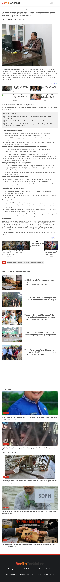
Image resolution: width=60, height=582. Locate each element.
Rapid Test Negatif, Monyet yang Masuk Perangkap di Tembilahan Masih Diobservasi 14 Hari (29, 449)
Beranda (4, 9)
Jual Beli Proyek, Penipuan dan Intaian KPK (39, 281)
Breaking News (11, 262)
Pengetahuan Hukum (12, 9)
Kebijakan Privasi (38, 569)
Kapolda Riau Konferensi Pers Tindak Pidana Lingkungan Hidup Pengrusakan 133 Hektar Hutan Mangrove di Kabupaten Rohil (31, 124)
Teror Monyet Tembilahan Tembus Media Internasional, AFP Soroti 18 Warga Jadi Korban (30, 481)
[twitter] (6, 266)
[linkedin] (15, 266)
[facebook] (3, 266)
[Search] (55, 3)
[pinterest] (12, 266)
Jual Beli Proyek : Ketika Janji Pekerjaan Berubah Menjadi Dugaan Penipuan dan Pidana (29, 544)
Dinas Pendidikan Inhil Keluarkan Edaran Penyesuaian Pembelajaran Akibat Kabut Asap (29, 417)
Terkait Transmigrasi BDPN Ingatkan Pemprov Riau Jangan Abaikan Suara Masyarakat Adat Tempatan (29, 512)
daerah (20, 262)
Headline (26, 262)
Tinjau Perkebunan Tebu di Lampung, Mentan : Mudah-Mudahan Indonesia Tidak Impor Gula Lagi (39, 351)
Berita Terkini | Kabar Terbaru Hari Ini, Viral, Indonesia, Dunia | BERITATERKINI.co (35, 574)
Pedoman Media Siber (25, 569)
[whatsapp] (9, 266)
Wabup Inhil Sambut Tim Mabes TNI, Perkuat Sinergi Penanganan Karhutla (27, 121)
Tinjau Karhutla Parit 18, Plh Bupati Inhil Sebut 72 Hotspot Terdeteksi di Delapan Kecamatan (28, 117)
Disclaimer (49, 569)
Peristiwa (6, 444)
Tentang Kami (12, 569)
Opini (5, 540)
